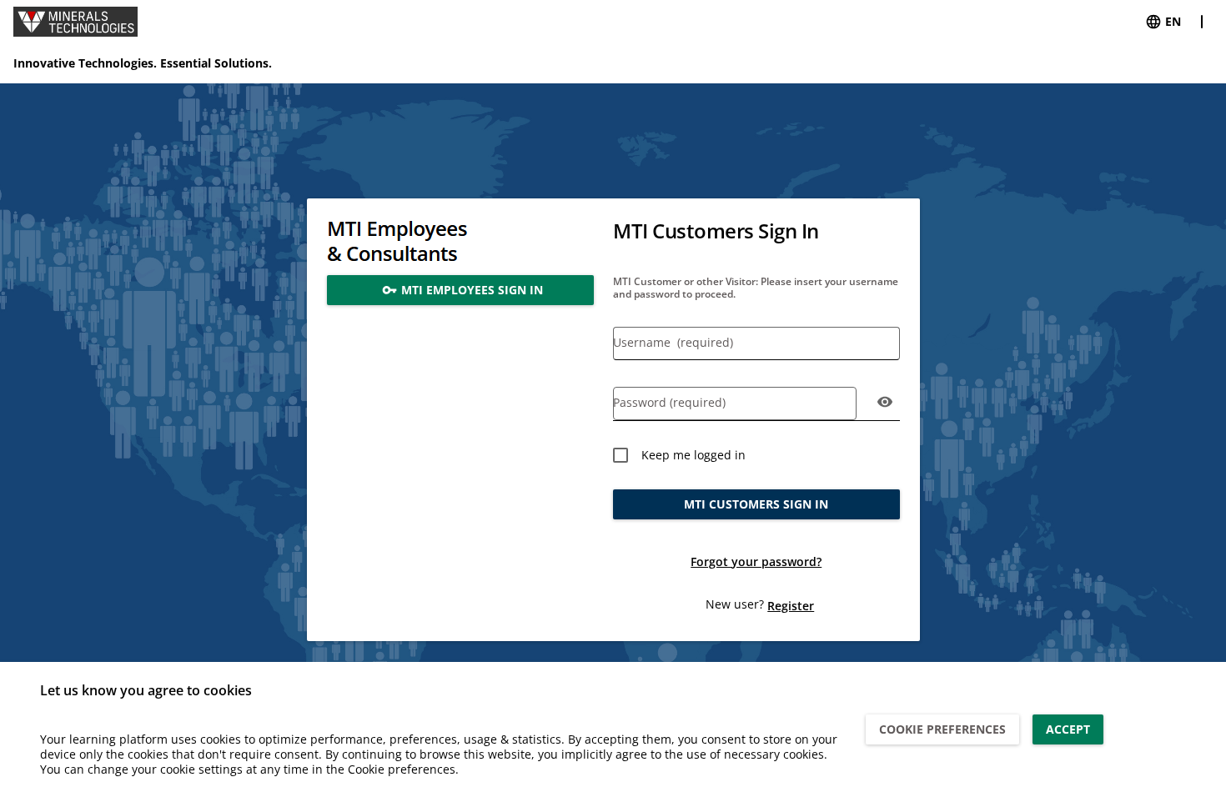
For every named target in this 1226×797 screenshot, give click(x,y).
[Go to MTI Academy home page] (75, 22)
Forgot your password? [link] (756, 561)
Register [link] (790, 606)
